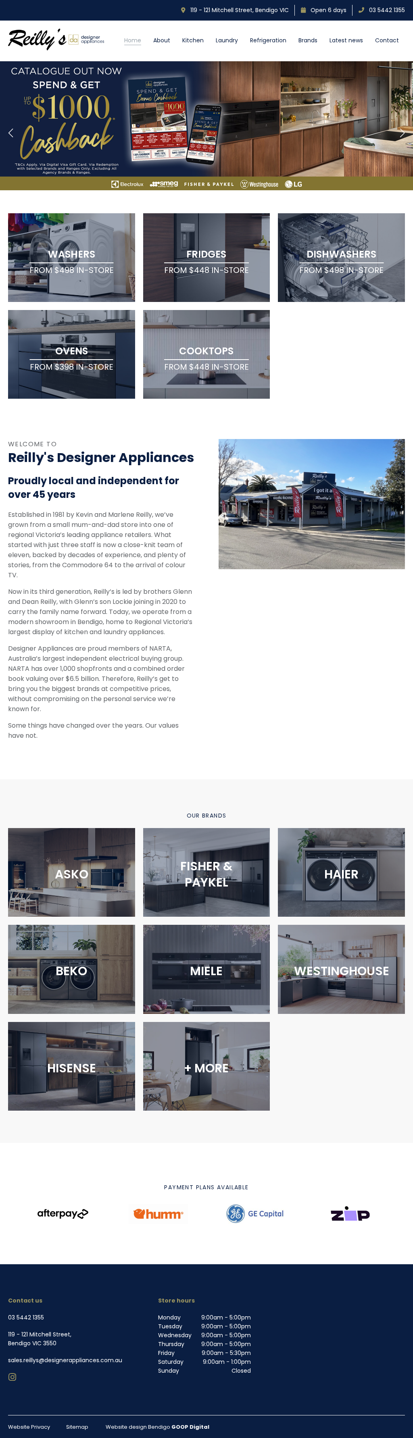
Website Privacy (29, 1427)
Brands (307, 40)
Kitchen (193, 40)
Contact (387, 40)
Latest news (346, 40)
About (161, 40)
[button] (11, 133)
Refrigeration (268, 40)
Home (132, 40)
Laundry (227, 40)
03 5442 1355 (384, 10)
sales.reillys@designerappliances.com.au (65, 1360)
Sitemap (77, 1427)
